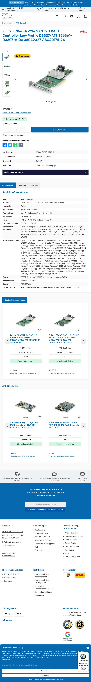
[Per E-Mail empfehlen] (20, 145)
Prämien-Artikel (71, 540)
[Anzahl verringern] (4, 129)
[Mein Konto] (79, 16)
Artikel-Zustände (71, 533)
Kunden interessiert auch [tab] (15, 300)
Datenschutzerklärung (43, 592)
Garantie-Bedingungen (74, 536)
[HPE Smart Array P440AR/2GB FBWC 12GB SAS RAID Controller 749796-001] (65, 407)
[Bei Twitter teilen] (10, 145)
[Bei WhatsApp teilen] (15, 145)
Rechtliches (38, 570)
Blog (67, 553)
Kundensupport (40, 525)
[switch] (83, 668)
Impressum (39, 596)
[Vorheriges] (15, 79)
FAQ (36, 547)
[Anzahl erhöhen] (28, 129)
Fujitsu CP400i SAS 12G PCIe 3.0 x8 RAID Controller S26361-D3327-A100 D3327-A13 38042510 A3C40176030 (64, 338)
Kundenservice (41, 530)
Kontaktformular (8, 556)
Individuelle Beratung (13, 172)
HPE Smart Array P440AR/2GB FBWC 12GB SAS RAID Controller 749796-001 (64, 425)
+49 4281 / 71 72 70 (12, 531)
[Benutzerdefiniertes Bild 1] (68, 575)
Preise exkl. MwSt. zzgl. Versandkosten (16, 113)
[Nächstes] (86, 79)
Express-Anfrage (41, 533)
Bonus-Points (70, 543)
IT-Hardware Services (12, 570)
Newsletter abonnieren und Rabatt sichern (45, 510)
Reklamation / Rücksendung (46, 540)
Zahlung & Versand (42, 537)
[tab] (8, 185)
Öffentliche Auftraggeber (45, 544)
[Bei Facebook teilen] (4, 145)
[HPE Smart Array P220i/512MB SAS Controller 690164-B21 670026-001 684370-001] (26, 407)
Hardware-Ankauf (11, 574)
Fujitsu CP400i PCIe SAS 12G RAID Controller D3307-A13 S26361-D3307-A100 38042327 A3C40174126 (25, 338)
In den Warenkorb (60, 130)
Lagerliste (8, 581)
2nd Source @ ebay (73, 557)
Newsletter (69, 550)
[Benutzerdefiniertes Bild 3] (7, 620)
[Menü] (57, 16)
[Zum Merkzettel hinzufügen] (39, 330)
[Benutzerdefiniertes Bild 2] (80, 575)
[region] (45, 78)
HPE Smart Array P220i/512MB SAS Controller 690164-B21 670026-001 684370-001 (24, 425)
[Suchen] (64, 16)
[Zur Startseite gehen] (8, 16)
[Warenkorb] (86, 16)
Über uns (38, 550)
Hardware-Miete (11, 577)
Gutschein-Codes (72, 546)
